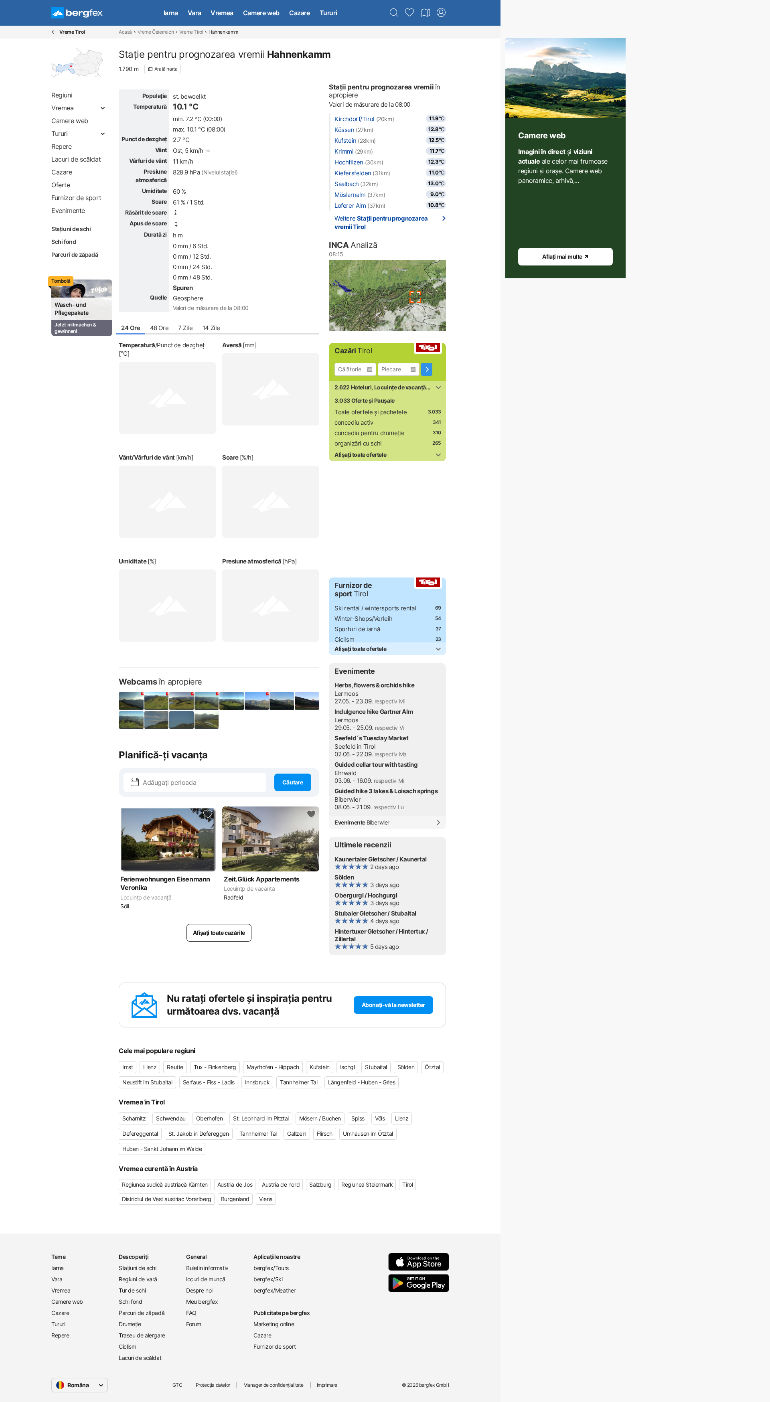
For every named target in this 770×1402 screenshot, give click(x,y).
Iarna (171, 13)
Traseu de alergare (142, 1335)
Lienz (149, 1067)
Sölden (344, 877)
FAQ (191, 1312)
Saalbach (346, 184)
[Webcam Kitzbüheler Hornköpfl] (207, 701)
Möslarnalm (350, 195)
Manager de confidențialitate (273, 1385)
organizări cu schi (358, 443)
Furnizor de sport (274, 1346)
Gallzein (296, 1133)
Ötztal (432, 1067)
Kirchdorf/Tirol (354, 119)
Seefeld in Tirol (355, 746)
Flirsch (324, 1133)
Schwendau (170, 1118)
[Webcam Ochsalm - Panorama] (282, 701)
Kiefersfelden (352, 173)
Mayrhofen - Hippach (273, 1067)
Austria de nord (281, 1184)
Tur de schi (132, 1290)
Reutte (175, 1067)
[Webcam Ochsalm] (257, 701)
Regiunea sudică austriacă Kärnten (165, 1184)
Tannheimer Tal (298, 1082)
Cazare (299, 13)
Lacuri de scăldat (140, 1357)
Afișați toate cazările (219, 932)
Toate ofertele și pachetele (370, 412)
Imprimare (327, 1385)
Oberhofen (209, 1118)
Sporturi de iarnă (357, 629)
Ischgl (347, 1067)
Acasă (125, 32)
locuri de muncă (205, 1279)
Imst (127, 1067)
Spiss (358, 1118)
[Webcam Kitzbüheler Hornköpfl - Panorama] (231, 701)
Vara (194, 13)
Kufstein (345, 140)
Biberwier (347, 799)
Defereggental (140, 1133)
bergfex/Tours (271, 1267)
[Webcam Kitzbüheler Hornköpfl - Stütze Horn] (181, 720)
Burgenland (235, 1198)
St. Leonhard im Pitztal (261, 1118)
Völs (380, 1118)
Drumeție (130, 1324)
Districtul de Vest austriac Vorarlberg (166, 1198)
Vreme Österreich (156, 32)
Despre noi (199, 1290)
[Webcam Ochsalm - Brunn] (307, 701)
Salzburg (320, 1184)
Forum (193, 1324)
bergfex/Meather (274, 1290)
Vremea (222, 13)
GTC (177, 1385)
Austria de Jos (234, 1184)
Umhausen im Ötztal (368, 1133)
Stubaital (376, 1067)
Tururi (328, 13)
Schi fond (63, 241)
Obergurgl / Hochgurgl (365, 895)
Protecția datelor (213, 1385)
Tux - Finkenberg (215, 1067)
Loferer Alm (350, 205)
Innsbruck (257, 1082)
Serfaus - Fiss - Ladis (209, 1082)
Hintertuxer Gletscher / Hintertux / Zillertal (381, 935)
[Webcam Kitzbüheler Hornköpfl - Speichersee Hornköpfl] (207, 720)
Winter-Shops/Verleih (363, 618)
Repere (60, 1335)
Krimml (344, 151)
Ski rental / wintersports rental (375, 608)
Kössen (344, 130)
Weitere (381, 223)
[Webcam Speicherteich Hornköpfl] (181, 701)
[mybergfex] (441, 13)
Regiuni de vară (138, 1279)
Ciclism (344, 639)
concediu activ (353, 422)
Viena (266, 1198)
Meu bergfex (202, 1301)
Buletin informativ (207, 1267)
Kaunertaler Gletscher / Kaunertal (380, 859)
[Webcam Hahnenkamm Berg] (131, 701)
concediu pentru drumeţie (369, 433)
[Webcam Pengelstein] (156, 701)
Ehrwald (345, 773)
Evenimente (361, 822)
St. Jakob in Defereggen (198, 1133)
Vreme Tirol (191, 32)
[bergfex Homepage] (77, 12)
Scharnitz (134, 1118)
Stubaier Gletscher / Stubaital (375, 913)
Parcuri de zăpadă (74, 254)
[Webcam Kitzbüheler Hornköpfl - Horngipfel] (156, 720)
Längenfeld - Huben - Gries (361, 1082)
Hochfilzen (348, 162)
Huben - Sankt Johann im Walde (162, 1148)
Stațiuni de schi (71, 228)
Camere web (261, 13)
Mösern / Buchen (320, 1118)
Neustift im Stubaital (147, 1082)
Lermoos (346, 693)
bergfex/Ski (268, 1279)
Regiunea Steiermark (367, 1184)
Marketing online (273, 1324)
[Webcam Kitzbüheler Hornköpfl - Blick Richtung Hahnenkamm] (131, 720)
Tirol (407, 1184)
